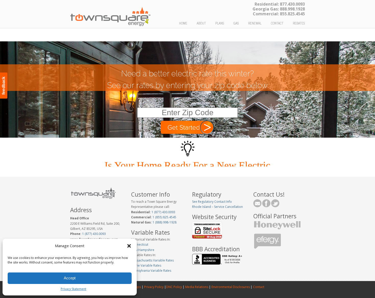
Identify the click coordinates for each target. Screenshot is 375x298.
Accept (70, 278)
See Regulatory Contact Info (212, 201)
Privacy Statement (73, 289)
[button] (129, 245)
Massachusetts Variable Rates (152, 260)
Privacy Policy (154, 287)
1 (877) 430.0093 (94, 234)
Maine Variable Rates (146, 265)
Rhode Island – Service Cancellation (217, 207)
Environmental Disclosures (231, 287)
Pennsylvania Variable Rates (151, 270)
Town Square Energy (110, 14)
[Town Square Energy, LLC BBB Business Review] (218, 263)
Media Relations (196, 287)
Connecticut (139, 244)
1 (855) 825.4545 (164, 217)
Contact (258, 287)
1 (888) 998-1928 (164, 222)
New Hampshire (142, 250)
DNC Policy (174, 287)
